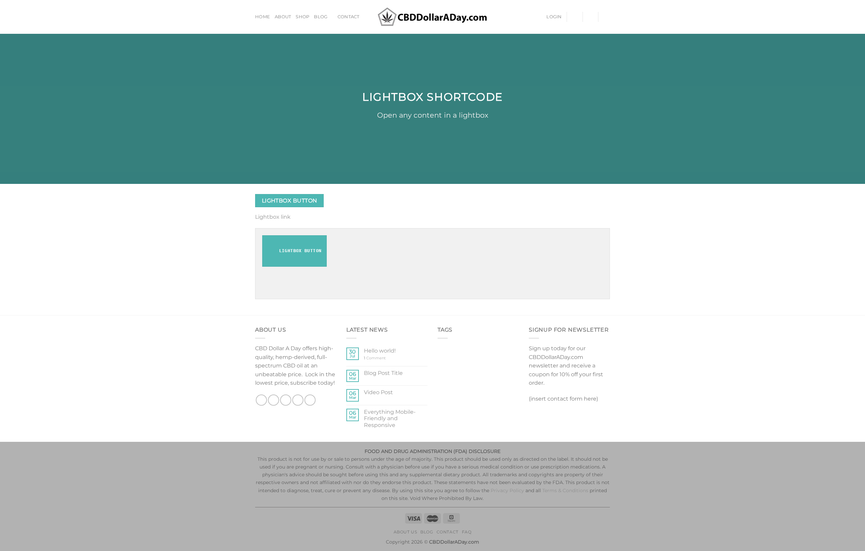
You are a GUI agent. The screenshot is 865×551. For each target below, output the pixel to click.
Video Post (378, 392)
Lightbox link (273, 217)
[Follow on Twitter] (285, 400)
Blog (320, 16)
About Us (405, 531)
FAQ (467, 531)
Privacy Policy (507, 490)
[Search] (590, 16)
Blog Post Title (383, 373)
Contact (349, 16)
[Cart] (606, 16)
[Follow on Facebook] (261, 400)
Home (262, 16)
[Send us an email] (297, 400)
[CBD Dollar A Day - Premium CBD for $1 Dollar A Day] (432, 16)
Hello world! (380, 351)
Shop (302, 16)
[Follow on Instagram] (273, 400)
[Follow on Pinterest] (310, 400)
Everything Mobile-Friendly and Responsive (390, 418)
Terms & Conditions (565, 490)
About (283, 16)
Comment (375, 358)
